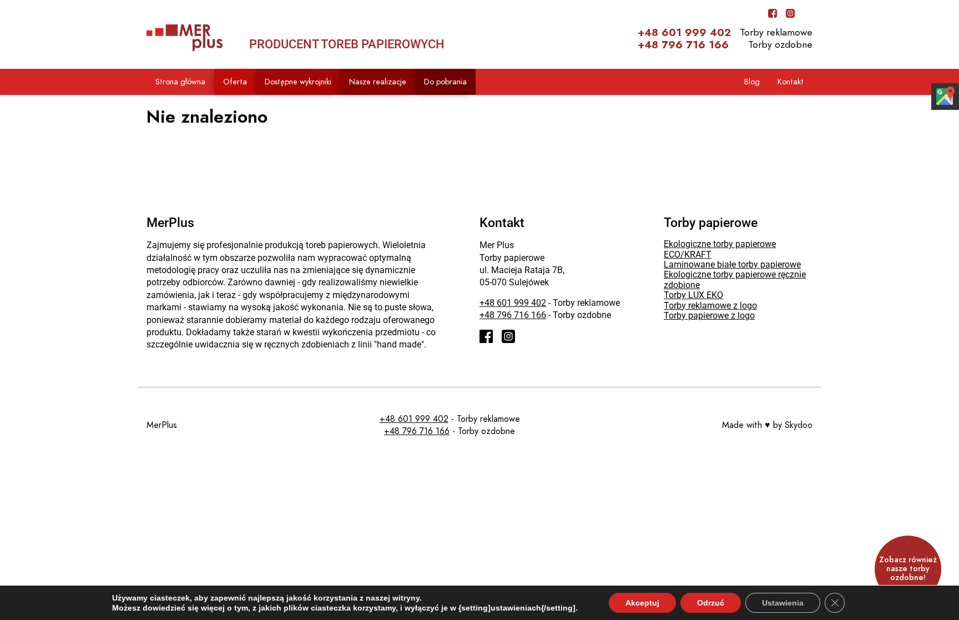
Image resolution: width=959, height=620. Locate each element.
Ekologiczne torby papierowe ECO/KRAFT (720, 249)
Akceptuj (642, 602)
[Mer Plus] (185, 37)
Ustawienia (783, 602)
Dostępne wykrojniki (298, 81)
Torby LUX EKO (693, 295)
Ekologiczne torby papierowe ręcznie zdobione (735, 279)
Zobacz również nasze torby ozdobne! (908, 569)
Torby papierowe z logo (709, 315)
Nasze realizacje (377, 81)
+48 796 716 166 (683, 45)
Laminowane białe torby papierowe (732, 264)
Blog (752, 81)
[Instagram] (790, 13)
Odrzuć (710, 602)
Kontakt (791, 81)
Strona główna (180, 81)
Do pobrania (445, 81)
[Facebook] (772, 13)
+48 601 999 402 (684, 33)
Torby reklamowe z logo (710, 305)
